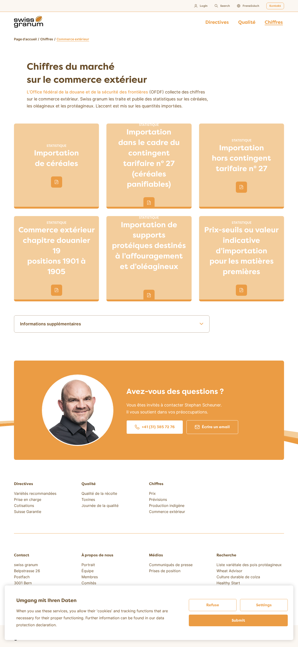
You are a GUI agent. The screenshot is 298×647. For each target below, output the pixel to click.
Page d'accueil (25, 39)
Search (225, 6)
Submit (238, 620)
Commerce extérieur (167, 511)
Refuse (212, 605)
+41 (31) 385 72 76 (158, 427)
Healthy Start (228, 583)
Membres (89, 577)
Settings (264, 605)
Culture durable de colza (238, 577)
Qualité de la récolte (99, 493)
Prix (152, 493)
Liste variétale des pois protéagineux (249, 564)
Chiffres (46, 39)
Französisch (251, 6)
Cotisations (24, 505)
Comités (88, 583)
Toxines (88, 499)
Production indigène (166, 505)
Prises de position (164, 570)
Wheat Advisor (229, 570)
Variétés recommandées (35, 493)
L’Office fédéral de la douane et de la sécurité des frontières (87, 91)
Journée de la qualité (100, 505)
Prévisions (158, 499)
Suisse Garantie (27, 511)
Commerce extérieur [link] (73, 39)
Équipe (87, 570)
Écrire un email (216, 427)
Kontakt (275, 6)
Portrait (88, 564)
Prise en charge (27, 499)
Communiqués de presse (171, 564)
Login (203, 6)
